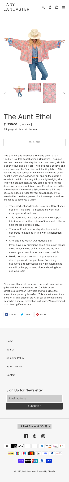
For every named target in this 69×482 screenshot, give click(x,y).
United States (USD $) (33, 426)
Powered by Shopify (46, 471)
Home (9, 341)
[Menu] (63, 7)
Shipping (8, 129)
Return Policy (14, 366)
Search (10, 349)
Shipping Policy (15, 357)
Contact (10, 374)
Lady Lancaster (17, 7)
